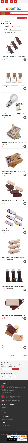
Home (2, 21)
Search (3, 410)
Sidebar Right (21, 18)
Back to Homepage (6, 425)
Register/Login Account (7, 419)
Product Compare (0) (10, 32)
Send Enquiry (4, 407)
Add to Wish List (21, 61)
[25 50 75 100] (23, 26)
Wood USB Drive (8, 21)
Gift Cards (3, 412)
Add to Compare (8, 61)
